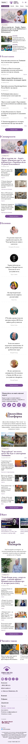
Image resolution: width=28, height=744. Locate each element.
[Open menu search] (23, 2)
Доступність (4, 710)
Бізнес (22, 6)
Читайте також (9, 641)
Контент (4, 696)
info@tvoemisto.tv (6, 688)
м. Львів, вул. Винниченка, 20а (9, 691)
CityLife (12, 6)
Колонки (6, 223)
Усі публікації (5, 6)
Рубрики (4, 699)
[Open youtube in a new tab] (14, 405)
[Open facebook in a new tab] (4, 405)
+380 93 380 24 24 (5, 685)
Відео (4, 514)
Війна (17, 6)
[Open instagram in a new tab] (19, 405)
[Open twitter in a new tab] (24, 405)
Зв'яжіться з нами (6, 714)
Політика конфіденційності (9, 712)
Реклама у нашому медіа (8, 708)
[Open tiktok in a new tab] (9, 405)
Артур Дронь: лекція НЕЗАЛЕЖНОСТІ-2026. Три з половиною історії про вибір (9, 531)
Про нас (3, 706)
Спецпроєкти (8, 137)
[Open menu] (25, 2)
